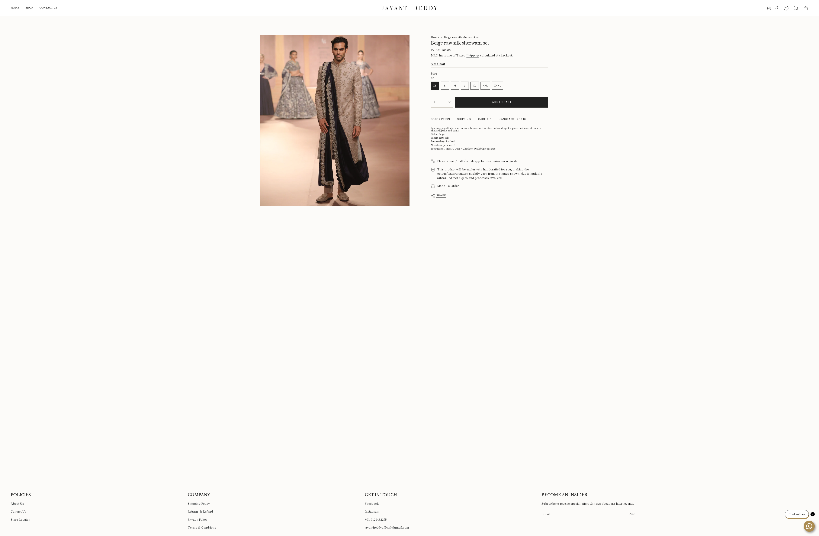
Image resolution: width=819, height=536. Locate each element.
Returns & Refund (200, 511)
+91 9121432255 (376, 519)
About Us (17, 503)
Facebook (372, 503)
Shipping (472, 55)
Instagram (372, 511)
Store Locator (20, 519)
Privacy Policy (198, 519)
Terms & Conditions (202, 527)
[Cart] (806, 8)
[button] (29, 8)
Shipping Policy (199, 503)
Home (435, 37)
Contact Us (18, 511)
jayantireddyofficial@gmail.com (387, 527)
